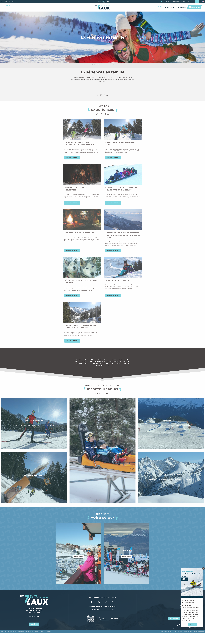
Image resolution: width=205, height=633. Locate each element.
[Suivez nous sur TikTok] (9, 1)
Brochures (178, 631)
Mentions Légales (7, 631)
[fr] (203, 1)
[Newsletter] (13, 1)
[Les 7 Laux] (34, 604)
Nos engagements (167, 631)
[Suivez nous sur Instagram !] (6, 1)
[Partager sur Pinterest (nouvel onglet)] (104, 95)
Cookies (48, 631)
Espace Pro (188, 631)
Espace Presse (199, 631)
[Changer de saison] (104, 1)
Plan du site (39, 631)
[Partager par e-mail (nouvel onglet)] (107, 95)
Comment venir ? (174, 618)
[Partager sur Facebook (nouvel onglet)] (97, 95)
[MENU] (8, 8)
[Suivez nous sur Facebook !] (2, 1)
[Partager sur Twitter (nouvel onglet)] (101, 95)
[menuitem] (102, 7)
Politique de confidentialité (24, 631)
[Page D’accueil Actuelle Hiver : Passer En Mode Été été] (104, 1)
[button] (200, 1)
